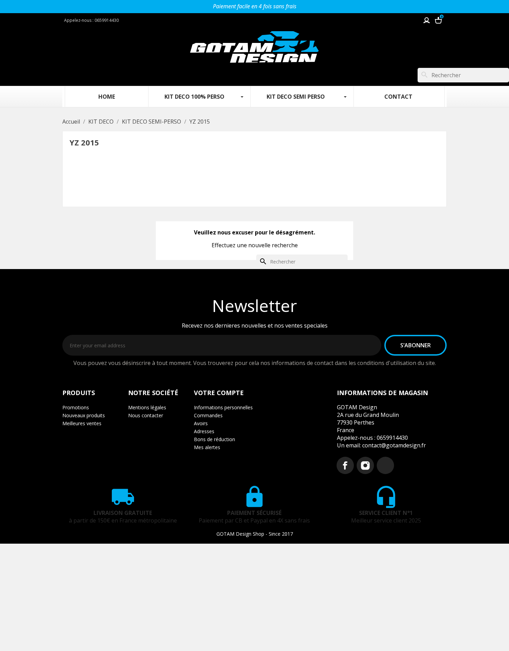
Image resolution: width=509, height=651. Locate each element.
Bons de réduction (214, 439)
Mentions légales (147, 407)
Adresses (204, 431)
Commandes (208, 415)
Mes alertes (207, 447)
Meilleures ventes (81, 423)
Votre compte (219, 393)
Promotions (75, 407)
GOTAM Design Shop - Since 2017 (254, 533)
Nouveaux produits (83, 415)
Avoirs (201, 423)
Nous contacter (145, 415)
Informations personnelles (223, 407)
